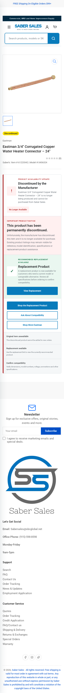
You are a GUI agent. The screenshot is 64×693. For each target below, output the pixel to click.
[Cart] (55, 27)
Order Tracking (11, 583)
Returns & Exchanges (15, 634)
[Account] (47, 27)
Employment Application (17, 593)
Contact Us (9, 579)
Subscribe (51, 431)
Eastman (7, 140)
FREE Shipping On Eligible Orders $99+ (32, 3)
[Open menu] (9, 27)
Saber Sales (18, 670)
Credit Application (13, 620)
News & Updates (12, 588)
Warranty (8, 644)
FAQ (5, 574)
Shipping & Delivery (14, 629)
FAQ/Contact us (12, 625)
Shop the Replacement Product (32, 305)
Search (7, 570)
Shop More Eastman (32, 325)
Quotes (7, 611)
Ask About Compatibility (32, 315)
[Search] (53, 38)
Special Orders (11, 639)
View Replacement (32, 291)
